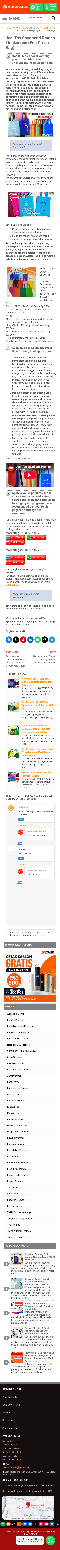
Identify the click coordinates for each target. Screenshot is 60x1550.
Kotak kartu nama (16, 1100)
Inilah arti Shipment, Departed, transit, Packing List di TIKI (38, 1306)
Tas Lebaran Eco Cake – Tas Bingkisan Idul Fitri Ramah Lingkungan (37, 752)
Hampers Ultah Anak (17, 1069)
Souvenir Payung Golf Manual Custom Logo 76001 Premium (39, 1257)
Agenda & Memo (15, 1014)
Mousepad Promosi (17, 1125)
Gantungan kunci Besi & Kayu (21, 1051)
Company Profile (11, 1404)
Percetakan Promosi (17, 1150)
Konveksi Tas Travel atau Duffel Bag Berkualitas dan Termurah (37, 681)
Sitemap (6, 1412)
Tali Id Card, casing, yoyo (19, 1212)
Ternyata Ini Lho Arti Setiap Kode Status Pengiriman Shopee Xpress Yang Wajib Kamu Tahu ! (39, 1357)
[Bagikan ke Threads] (45, 639)
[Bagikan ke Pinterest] (23, 639)
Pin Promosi (13, 1156)
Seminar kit (13, 1187)
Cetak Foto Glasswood (18, 1032)
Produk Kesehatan (16, 1169)
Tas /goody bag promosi (19, 1218)
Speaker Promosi (16, 1200)
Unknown (23, 807)
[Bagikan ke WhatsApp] (37, 639)
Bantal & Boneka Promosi (20, 1026)
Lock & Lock (13, 1107)
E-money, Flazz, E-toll (18, 1038)
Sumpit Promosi (15, 1206)
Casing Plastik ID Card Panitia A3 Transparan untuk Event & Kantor (36, 1331)
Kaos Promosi (14, 1082)
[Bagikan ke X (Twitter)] (16, 639)
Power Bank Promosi (17, 1162)
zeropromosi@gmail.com (16, 1467)
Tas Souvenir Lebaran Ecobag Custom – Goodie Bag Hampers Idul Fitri (36, 728)
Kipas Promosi (14, 1094)
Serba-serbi (13, 1193)
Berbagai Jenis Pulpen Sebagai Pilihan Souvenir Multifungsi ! (44, 659)
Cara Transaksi (10, 1397)
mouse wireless (15, 1119)
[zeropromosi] (16, 6)
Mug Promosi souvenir (18, 1131)
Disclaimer (7, 1420)
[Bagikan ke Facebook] (9, 639)
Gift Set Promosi (15, 1063)
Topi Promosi (13, 1224)
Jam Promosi (14, 1076)
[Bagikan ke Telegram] (52, 639)
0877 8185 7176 (11, 1459)
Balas (21, 819)
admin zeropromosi (38, 831)
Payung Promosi (15, 1138)
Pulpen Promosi (15, 1181)
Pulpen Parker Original (18, 1175)
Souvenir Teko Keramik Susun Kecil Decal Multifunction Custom (37, 1282)
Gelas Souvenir (14, 1057)
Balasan (23, 825)
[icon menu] (4, 18)
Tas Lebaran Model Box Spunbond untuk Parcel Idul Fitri (37, 705)
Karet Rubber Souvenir (18, 1088)
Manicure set (13, 1113)
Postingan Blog (10, 1428)
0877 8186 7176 (11, 1451)
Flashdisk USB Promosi (18, 1045)
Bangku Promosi (15, 1020)
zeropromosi (9, 1444)
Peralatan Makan (15, 1144)
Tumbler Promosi (16, 1237)
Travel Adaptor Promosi (19, 1231)
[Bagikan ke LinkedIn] (30, 639)
